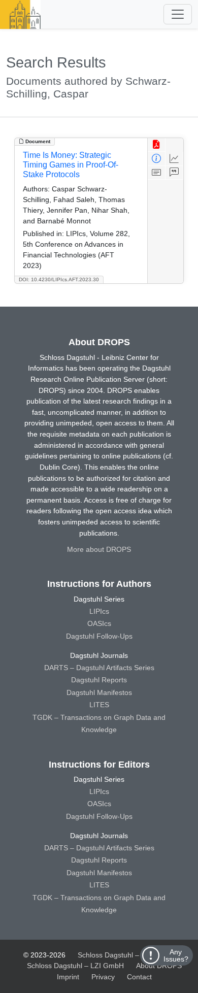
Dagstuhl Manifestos (99, 692)
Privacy (103, 977)
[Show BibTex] (174, 173)
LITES (99, 705)
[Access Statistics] (174, 158)
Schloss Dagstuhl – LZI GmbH (126, 955)
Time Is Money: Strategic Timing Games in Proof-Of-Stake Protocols (70, 165)
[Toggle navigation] (177, 14)
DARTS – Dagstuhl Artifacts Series (99, 668)
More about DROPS (99, 549)
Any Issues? (175, 955)
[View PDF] (157, 145)
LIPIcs (99, 611)
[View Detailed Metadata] (157, 158)
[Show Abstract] (157, 173)
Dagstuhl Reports (99, 680)
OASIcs (99, 623)
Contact (139, 977)
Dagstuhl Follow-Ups (99, 636)
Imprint (68, 977)
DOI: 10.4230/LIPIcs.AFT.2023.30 (59, 279)
